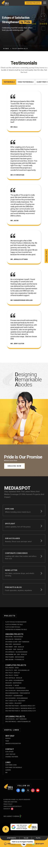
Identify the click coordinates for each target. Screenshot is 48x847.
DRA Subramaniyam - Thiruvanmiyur (17, 693)
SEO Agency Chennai (11, 816)
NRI (6, 772)
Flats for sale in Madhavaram (15, 622)
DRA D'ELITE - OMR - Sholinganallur (17, 670)
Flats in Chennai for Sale (14, 624)
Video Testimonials (25, 82)
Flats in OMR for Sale (12, 627)
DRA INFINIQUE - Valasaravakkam (16, 652)
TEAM (7, 741)
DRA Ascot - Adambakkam (14, 695)
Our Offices (9, 751)
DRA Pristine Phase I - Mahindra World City (20, 706)
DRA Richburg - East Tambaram (15, 719)
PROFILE (7, 738)
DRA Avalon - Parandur (13, 639)
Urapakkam (13, 644)
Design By (6, 809)
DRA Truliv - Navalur (12, 673)
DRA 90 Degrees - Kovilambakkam (16, 698)
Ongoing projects (33, 3)
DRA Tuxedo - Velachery (13, 703)
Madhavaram (14, 636)
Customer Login (11, 765)
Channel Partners (11, 757)
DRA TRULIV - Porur (11, 675)
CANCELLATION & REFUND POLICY (12, 806)
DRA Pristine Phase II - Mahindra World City (20, 708)
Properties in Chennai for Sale (16, 629)
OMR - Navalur (14, 647)
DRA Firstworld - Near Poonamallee (17, 721)
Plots (38, 838)
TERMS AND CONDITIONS (10, 801)
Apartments (11, 838)
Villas (26, 838)
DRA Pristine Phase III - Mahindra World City (20, 711)
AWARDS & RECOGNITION (13, 743)
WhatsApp (40, 844)
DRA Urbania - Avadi (12, 667)
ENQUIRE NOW (14, 466)
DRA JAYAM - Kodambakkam (14, 680)
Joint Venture (10, 754)
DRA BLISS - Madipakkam (13, 683)
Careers (8, 770)
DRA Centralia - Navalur (13, 678)
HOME (6, 48)
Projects (11, 844)
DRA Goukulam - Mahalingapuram (17, 690)
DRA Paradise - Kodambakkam (15, 688)
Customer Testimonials (13, 767)
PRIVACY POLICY (7, 804)
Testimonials (9, 82)
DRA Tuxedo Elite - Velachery (15, 700)
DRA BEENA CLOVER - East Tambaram (17, 642)
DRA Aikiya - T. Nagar (12, 685)
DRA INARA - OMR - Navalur (14, 649)
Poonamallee (14, 659)
